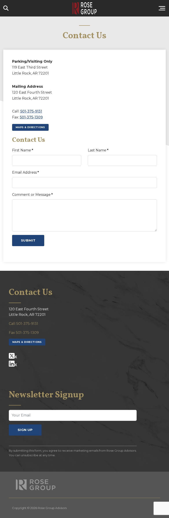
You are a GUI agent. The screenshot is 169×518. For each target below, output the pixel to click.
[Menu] (137, 8)
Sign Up (25, 430)
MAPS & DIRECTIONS (30, 127)
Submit (28, 240)
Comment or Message (32, 195)
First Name (22, 150)
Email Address (25, 172)
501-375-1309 (31, 117)
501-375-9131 (31, 111)
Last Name (98, 150)
